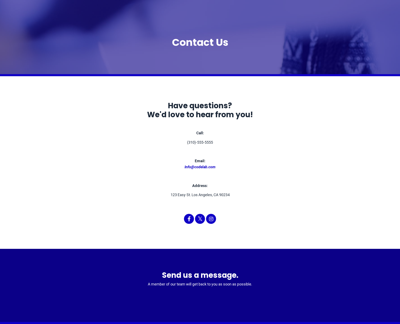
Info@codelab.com (200, 167)
